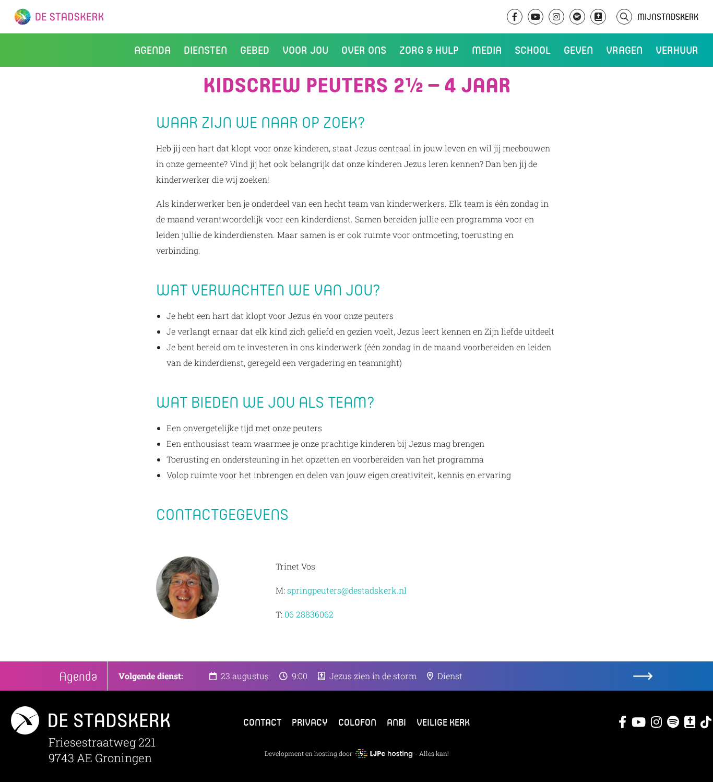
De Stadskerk (101, 16)
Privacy (310, 722)
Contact (262, 722)
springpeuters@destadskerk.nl (347, 590)
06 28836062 (309, 614)
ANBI (396, 722)
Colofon (357, 722)
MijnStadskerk (667, 16)
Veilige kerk (443, 722)
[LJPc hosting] (383, 753)
